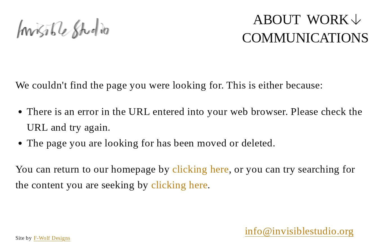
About (277, 19)
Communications (305, 38)
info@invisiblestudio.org (299, 231)
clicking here (200, 169)
